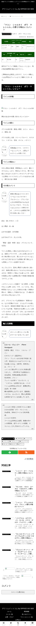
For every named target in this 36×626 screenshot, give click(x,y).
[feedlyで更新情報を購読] (10, 452)
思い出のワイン (26, 614)
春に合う (13, 444)
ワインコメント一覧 (9, 438)
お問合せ (18, 620)
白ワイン (21, 444)
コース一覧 (9, 614)
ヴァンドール (24, 441)
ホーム (9, 611)
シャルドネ (28, 438)
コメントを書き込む (18, 592)
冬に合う (6, 444)
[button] (32, 383)
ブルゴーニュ (14, 441)
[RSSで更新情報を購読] (26, 452)
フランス (6, 441)
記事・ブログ (9, 617)
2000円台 (19, 438)
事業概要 (26, 611)
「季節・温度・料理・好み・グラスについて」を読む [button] (18, 244)
